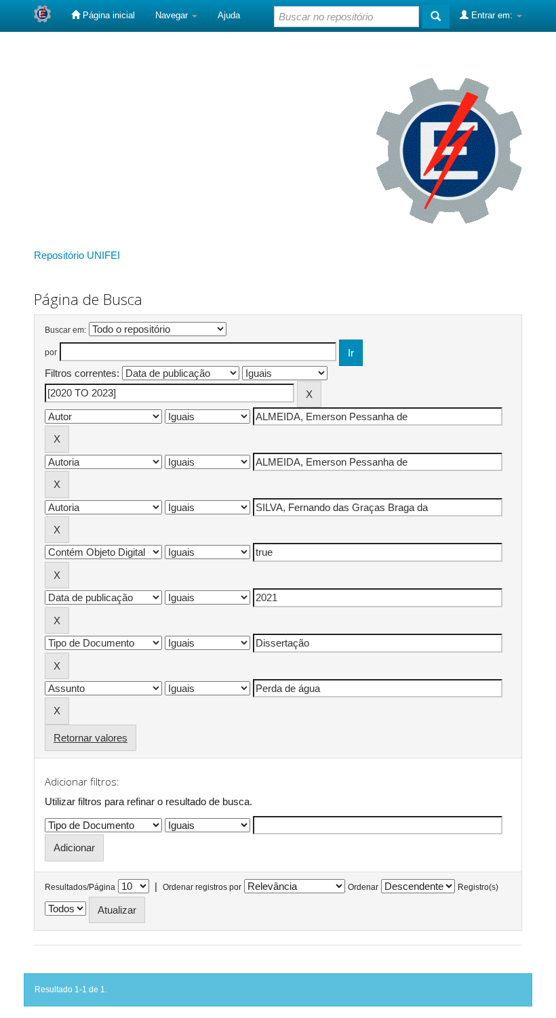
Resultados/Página (80, 887)
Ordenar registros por (202, 887)
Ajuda (229, 15)
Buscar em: (65, 330)
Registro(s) (478, 887)
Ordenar (363, 887)
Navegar (173, 15)
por (51, 352)
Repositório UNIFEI (77, 255)
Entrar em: (492, 15)
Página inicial (107, 15)
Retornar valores (90, 738)
